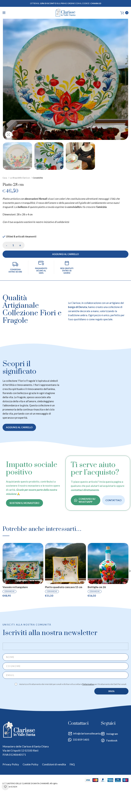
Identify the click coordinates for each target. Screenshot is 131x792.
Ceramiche (38, 177)
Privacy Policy (11, 764)
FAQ (72, 764)
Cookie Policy (30, 764)
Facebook (111, 740)
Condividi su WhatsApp (87, 500)
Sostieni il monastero (24, 502)
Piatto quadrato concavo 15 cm (63, 587)
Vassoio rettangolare (15, 587)
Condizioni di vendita (54, 764)
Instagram (112, 733)
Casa (5, 177)
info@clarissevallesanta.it (88, 733)
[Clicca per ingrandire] (8, 134)
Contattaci (113, 500)
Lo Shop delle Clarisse (20, 177)
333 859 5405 (81, 739)
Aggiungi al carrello (65, 254)
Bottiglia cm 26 (97, 587)
